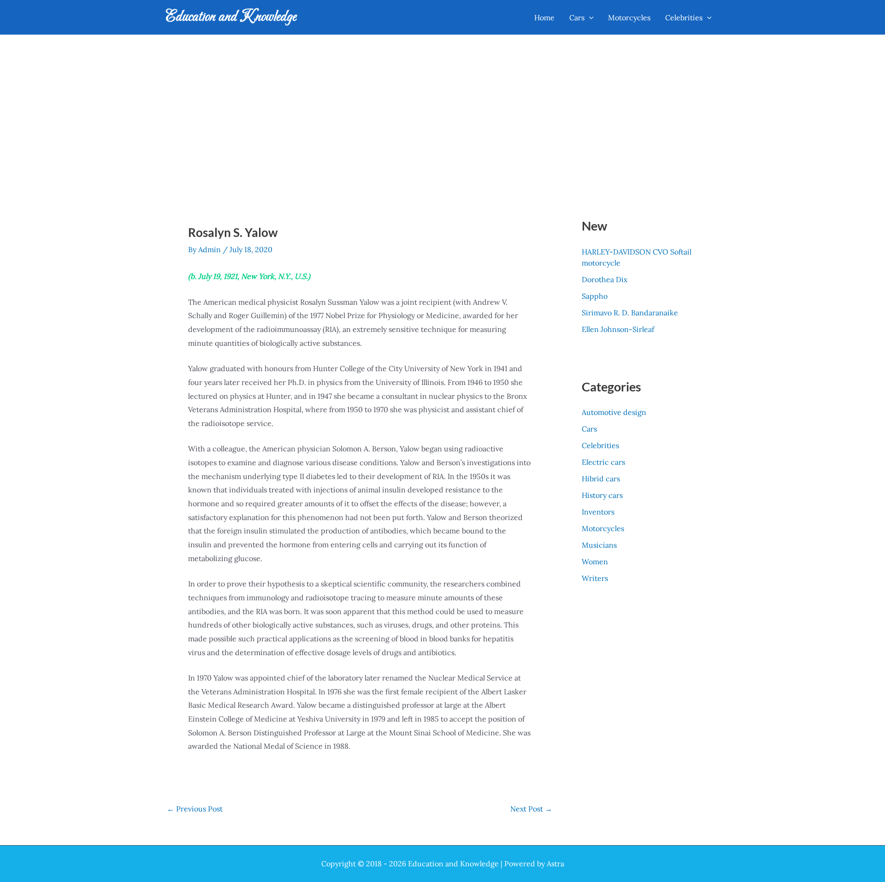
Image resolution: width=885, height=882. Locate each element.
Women (595, 561)
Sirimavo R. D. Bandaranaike (630, 312)
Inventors (598, 511)
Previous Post (195, 808)
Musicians (599, 545)
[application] (589, 17)
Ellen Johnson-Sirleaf (618, 329)
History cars (602, 495)
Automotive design (614, 412)
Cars (589, 428)
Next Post (531, 808)
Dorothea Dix (604, 279)
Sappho (595, 296)
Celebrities (600, 445)
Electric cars (603, 462)
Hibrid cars (601, 478)
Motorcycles (603, 528)
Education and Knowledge (231, 17)
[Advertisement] (442, 104)
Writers (595, 578)
